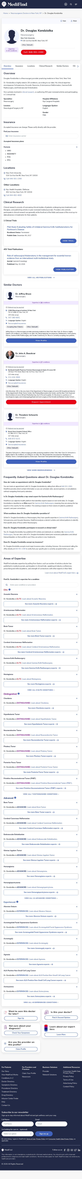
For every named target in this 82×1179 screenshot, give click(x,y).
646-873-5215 (14, 439)
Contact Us (6, 1105)
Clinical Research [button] (45, 66)
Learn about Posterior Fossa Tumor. (44, 767)
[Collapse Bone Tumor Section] (76, 802)
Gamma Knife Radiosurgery (44, 503)
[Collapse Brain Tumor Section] (76, 626)
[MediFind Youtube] (72, 1150)
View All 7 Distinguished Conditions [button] (40, 794)
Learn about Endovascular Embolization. (42, 839)
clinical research (28, 92)
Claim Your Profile (29, 1073)
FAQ (3, 1102)
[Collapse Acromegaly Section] (76, 938)
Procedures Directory (10, 1088)
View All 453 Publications (39, 278)
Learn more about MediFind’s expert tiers (60, 573)
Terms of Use (68, 1080)
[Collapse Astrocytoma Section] (76, 986)
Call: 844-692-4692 (14, 195)
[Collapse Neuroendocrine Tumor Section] (76, 730)
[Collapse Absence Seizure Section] (76, 906)
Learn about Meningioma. (31, 679)
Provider (46, 1071)
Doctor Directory (8, 1081)
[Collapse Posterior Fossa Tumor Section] (76, 762)
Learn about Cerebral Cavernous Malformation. (44, 823)
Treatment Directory (9, 1092)
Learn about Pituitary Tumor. (42, 751)
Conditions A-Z (7, 1078)
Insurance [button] (19, 66)
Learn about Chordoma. (40, 703)
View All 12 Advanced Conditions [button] (40, 898)
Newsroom (26, 1077)
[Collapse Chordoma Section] (76, 698)
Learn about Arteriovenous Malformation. (37, 615)
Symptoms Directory (9, 1085)
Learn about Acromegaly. (38, 943)
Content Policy (68, 1086)
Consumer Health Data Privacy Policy (71, 1072)
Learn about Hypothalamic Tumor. (44, 719)
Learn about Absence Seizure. (40, 911)
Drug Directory (7, 1095)
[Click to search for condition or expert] (70, 4)
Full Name (5, 1120)
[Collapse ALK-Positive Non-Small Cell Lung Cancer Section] (76, 970)
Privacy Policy (68, 1076)
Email (37, 1120)
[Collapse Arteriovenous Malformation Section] (76, 610)
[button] (77, 66)
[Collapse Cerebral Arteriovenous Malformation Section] (76, 642)
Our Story (5, 1071)
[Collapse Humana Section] (76, 147)
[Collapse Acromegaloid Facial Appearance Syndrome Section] (76, 922)
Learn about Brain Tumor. (31, 631)
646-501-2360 (66, 486)
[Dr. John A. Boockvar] (10, 355)
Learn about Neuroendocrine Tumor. (44, 735)
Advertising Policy (70, 1083)
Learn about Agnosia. (37, 959)
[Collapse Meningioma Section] (76, 674)
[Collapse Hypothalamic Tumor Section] (76, 714)
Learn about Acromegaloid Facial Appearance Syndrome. (50, 927)
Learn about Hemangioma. (37, 871)
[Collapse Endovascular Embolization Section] (76, 834)
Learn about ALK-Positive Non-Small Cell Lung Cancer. (50, 975)
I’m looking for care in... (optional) (14, 1130)
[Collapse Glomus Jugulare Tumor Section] (76, 850)
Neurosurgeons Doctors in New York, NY (26, 13)
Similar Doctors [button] (63, 66)
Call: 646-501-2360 (14, 179)
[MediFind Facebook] (64, 1150)
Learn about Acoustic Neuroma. (34, 599)
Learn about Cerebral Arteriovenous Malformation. (41, 647)
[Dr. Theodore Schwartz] (10, 416)
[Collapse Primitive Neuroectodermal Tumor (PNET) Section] (76, 778)
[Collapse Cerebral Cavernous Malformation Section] (76, 818)
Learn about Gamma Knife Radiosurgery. (37, 663)
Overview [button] (7, 66)
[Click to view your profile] (65, 4)
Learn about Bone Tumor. (36, 807)
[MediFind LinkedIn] (79, 1150)
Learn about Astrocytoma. (39, 991)
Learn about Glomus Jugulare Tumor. (41, 855)
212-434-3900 (14, 377)
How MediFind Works (10, 1075)
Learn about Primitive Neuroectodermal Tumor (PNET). (51, 783)
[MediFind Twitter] (75, 1150)
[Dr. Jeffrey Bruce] (10, 295)
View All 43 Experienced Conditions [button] (41, 1002)
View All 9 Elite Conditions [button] (40, 690)
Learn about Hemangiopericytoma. (40, 887)
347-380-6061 (14, 317)
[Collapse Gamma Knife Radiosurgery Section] (76, 658)
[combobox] (41, 136)
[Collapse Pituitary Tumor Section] (76, 746)
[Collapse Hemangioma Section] (76, 866)
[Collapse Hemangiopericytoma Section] (76, 882)
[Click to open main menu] (76, 4)
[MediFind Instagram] (68, 1150)
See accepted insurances (17, 323)
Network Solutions (50, 1075)
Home (5, 13)
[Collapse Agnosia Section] (76, 954)
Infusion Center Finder (10, 1098)
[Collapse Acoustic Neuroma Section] (76, 594)
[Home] (14, 4)
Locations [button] (31, 66)
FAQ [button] (74, 66)
